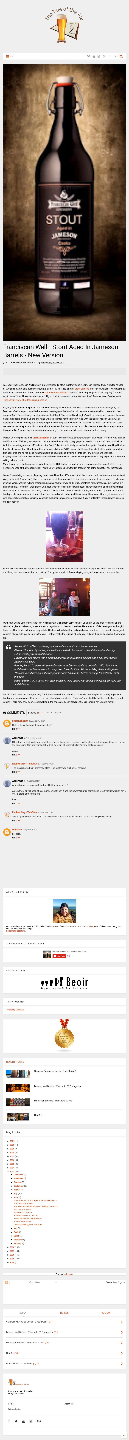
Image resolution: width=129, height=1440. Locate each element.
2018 (12, 1152)
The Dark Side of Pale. (23, 1203)
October (17, 1182)
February (18, 1240)
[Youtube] (94, 56)
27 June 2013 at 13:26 (46, 764)
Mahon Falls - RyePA (23, 1212)
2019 (12, 1149)
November (19, 1178)
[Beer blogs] (64, 1052)
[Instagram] (99, 56)
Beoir (91, 926)
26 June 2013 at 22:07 (37, 721)
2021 (12, 1141)
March (17, 1236)
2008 (12, 1262)
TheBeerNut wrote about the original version (25, 400)
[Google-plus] (105, 56)
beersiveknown (20, 721)
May (16, 1228)
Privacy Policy (14, 1409)
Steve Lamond (82, 388)
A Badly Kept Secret (22, 1221)
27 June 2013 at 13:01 (33, 738)
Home (11, 1404)
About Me (68, 1404)
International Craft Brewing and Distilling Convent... (35, 1206)
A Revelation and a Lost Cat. (26, 1215)
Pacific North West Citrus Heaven (28, 1218)
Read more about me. (16, 931)
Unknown (17, 829)
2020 (12, 1145)
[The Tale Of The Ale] (64, 49)
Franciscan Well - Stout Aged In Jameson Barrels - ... (36, 1200)
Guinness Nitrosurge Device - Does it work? (55, 1071)
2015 (12, 1164)
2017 (12, 1156)
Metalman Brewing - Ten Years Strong (53, 1100)
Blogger (69, 1274)
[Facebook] (110, 56)
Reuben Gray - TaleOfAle (24, 763)
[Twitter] (88, 56)
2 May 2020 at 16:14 (30, 830)
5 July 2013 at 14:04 (32, 781)
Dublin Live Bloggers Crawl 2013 (28, 1224)
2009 (12, 1259)
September (19, 1186)
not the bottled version (56, 392)
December (19, 1175)
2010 (12, 1255)
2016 (12, 1160)
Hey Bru (38, 1115)
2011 (12, 1251)
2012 (12, 1247)
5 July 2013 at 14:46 (45, 812)
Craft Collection (41, 437)
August (17, 1190)
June (16, 1197)
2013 (12, 1171)
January (18, 1243)
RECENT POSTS (15, 1062)
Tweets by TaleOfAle (15, 1010)
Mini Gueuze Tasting (22, 1209)
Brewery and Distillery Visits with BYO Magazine (57, 1086)
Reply (14, 729)
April (16, 1232)
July (16, 1194)
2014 (12, 1168)
